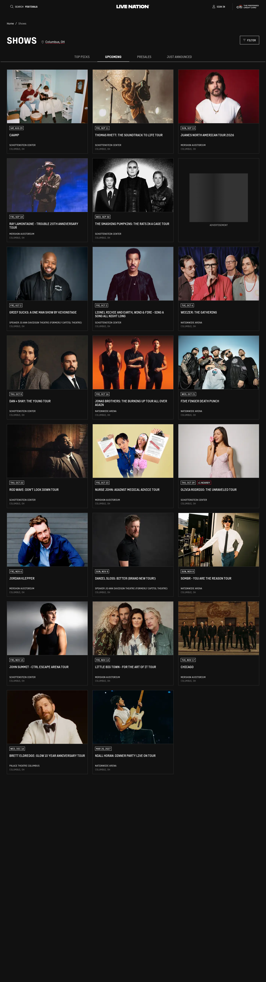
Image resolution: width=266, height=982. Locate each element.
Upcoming (113, 57)
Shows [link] (22, 23)
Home (10, 23)
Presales (144, 57)
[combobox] (140, 42)
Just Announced (179, 57)
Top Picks (82, 57)
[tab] (82, 56)
